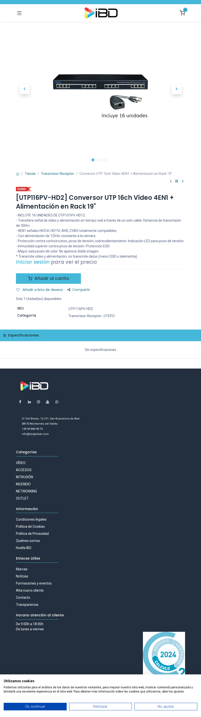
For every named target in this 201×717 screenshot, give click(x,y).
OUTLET (22, 498)
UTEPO (109, 316)
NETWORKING (26, 491)
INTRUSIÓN (24, 477)
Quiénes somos (28, 541)
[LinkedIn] (29, 401)
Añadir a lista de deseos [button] (42, 289)
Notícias (22, 576)
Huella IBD (23, 548)
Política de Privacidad (32, 534)
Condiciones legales (31, 519)
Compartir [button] (81, 289)
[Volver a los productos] (177, 181)
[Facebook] (20, 401)
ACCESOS (24, 470)
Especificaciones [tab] (23, 335)
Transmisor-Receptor (57, 174)
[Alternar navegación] (19, 13)
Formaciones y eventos (34, 583)
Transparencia (27, 605)
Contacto (23, 597)
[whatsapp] (56, 401)
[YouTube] (47, 401)
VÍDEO (20, 463)
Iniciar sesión (33, 261)
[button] (24, 89)
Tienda (30, 174)
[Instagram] (38, 401)
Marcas (21, 569)
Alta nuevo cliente (30, 590)
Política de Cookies (30, 526)
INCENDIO (23, 484)
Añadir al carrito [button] (51, 278)
